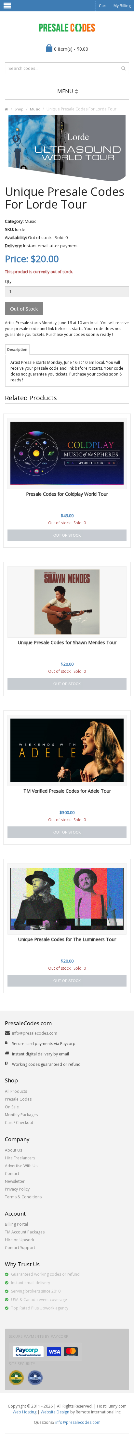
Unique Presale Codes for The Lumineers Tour (67, 939)
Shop (19, 109)
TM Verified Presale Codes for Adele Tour (67, 791)
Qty (8, 281)
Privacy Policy (17, 1189)
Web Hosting (24, 1412)
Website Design (55, 1412)
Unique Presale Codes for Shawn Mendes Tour (67, 642)
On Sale (12, 1107)
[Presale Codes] (67, 27)
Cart (103, 5)
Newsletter (15, 1181)
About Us (13, 1150)
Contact (12, 1173)
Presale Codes (18, 1099)
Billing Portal (16, 1224)
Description (17, 349)
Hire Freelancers (20, 1158)
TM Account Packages (25, 1232)
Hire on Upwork (19, 1240)
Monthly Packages (21, 1114)
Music (35, 109)
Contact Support (20, 1247)
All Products (16, 1091)
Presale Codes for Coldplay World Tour (67, 494)
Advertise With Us (21, 1165)
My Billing (122, 5)
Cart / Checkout (19, 1122)
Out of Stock (24, 308)
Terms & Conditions (23, 1197)
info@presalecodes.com (34, 1033)
